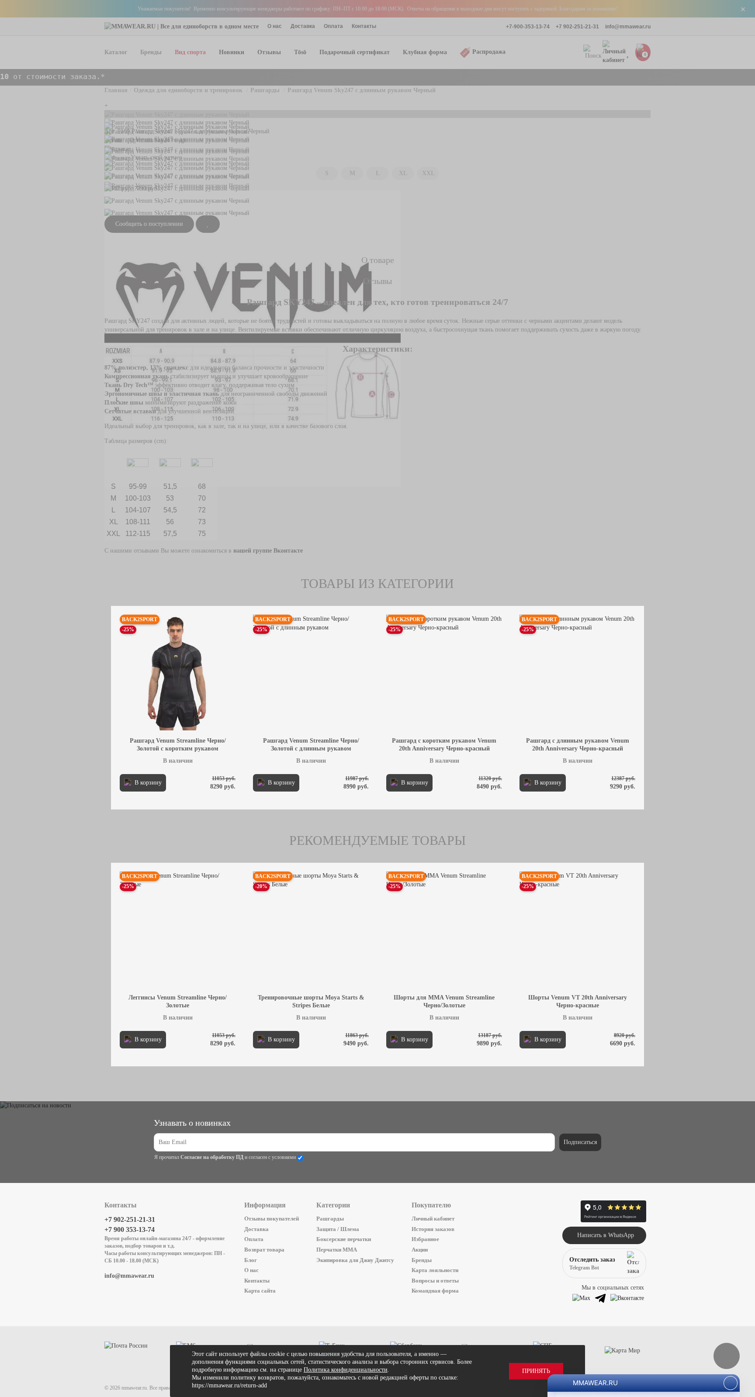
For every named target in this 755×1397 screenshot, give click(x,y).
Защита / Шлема (337, 1229)
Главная (116, 90)
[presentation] (151, 703)
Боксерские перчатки (343, 1239)
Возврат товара (264, 1249)
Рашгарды (330, 1218)
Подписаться (580, 1142)
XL (403, 173)
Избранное (425, 1239)
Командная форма (435, 1290)
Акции (420, 1249)
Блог (250, 1260)
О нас (274, 26)
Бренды (422, 1260)
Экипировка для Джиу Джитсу (355, 1260)
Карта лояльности (435, 1270)
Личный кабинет (433, 1218)
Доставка (303, 26)
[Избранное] (628, 53)
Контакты (364, 26)
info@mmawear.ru (628, 27)
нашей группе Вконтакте (268, 550)
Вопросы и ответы (435, 1280)
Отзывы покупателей (271, 1218)
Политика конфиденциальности (346, 1369)
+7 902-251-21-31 (577, 27)
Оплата (333, 26)
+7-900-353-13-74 (528, 27)
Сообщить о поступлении (149, 224)
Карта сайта (260, 1290)
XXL (428, 173)
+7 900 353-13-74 (129, 1229)
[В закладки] (208, 224)
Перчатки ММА (336, 1249)
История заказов (433, 1229)
